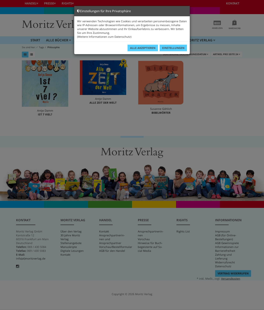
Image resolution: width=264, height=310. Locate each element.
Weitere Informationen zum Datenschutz (104, 36)
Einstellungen (173, 48)
